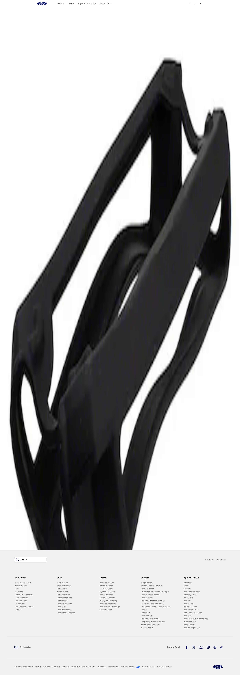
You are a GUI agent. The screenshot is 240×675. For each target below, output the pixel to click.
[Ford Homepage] (218, 667)
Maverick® (221, 559)
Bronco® (209, 559)
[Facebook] (187, 647)
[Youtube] (201, 647)
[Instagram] (208, 647)
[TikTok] (221, 647)
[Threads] (214, 647)
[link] (38, 667)
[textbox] (30, 559)
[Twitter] (193, 647)
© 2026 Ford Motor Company (24, 667)
